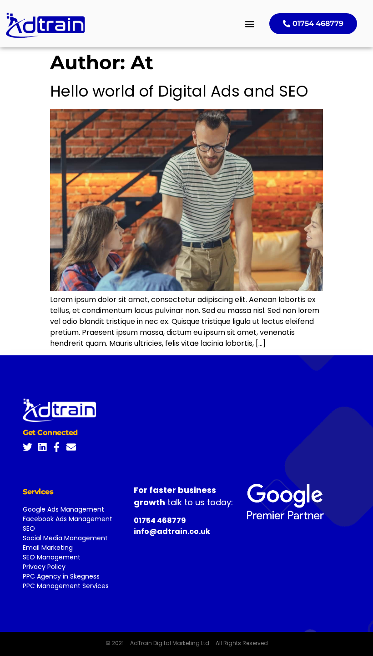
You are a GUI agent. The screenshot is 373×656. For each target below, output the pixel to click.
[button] (249, 23)
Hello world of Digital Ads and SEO (179, 91)
